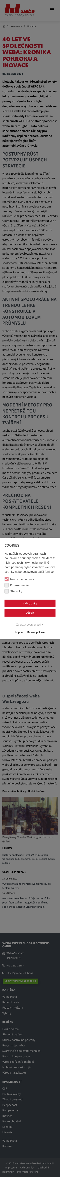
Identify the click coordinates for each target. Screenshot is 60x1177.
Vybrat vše (30, 603)
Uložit (30, 613)
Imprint (19, 632)
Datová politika (36, 632)
